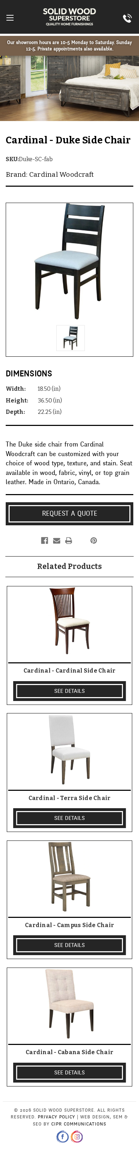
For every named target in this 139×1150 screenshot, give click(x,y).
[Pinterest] (93, 541)
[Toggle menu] (10, 17)
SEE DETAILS (69, 691)
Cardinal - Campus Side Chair (69, 925)
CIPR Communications (78, 1124)
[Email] (56, 541)
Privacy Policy (56, 1117)
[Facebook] (44, 541)
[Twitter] (80, 541)
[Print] (68, 541)
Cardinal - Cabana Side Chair (69, 1052)
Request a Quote (69, 514)
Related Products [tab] (69, 566)
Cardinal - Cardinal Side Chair (70, 670)
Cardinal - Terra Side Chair (70, 798)
